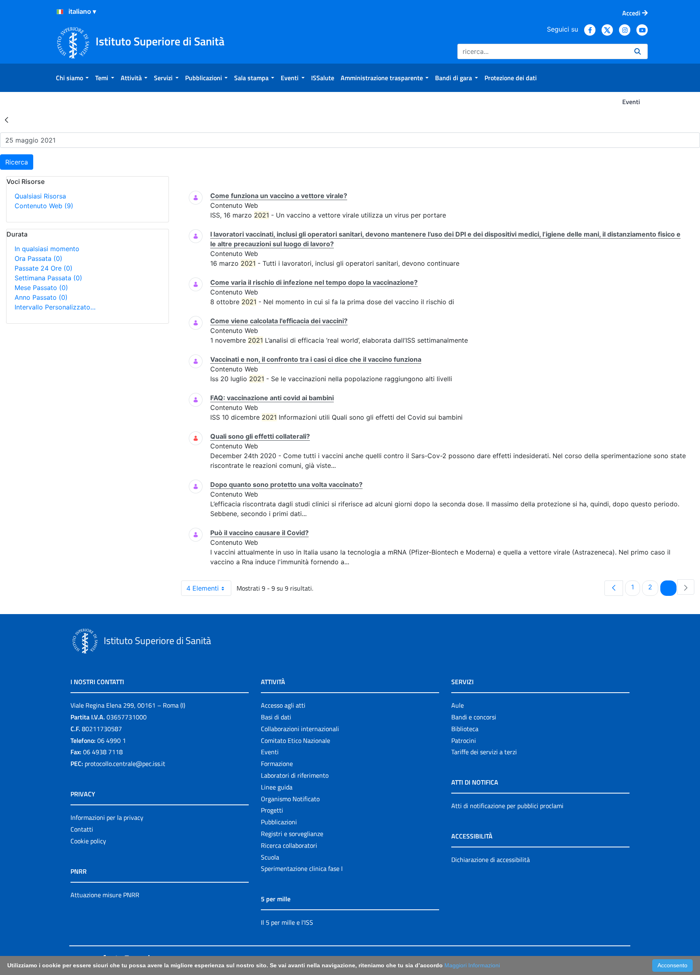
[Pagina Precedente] (613, 588)
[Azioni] (60, 11)
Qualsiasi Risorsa (40, 196)
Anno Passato (41, 297)
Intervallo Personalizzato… (55, 307)
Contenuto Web (44, 206)
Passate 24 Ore (44, 268)
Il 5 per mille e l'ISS (287, 922)
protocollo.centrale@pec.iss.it (125, 763)
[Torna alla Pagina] (6, 119)
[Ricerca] (637, 51)
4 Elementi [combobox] (202, 588)
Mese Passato (41, 288)
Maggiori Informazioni (472, 965)
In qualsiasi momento (47, 249)
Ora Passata (38, 258)
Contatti (81, 829)
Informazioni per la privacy (106, 817)
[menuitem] (72, 78)
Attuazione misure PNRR (104, 895)
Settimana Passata (48, 278)
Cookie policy (88, 841)
